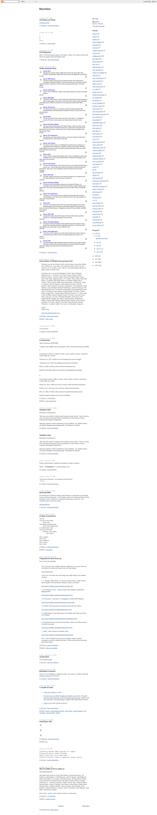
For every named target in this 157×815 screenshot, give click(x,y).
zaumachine (44, 657)
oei (46, 742)
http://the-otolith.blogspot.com (51, 313)
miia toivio (95, 153)
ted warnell (95, 211)
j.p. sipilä (95, 89)
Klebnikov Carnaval (47, 671)
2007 (96, 259)
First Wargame (45, 52)
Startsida (61, 806)
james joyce (96, 92)
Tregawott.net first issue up (50, 558)
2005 (96, 265)
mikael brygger (97, 156)
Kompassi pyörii (44, 23)
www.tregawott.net (47, 572)
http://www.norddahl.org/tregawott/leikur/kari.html (57, 609)
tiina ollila (95, 217)
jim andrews (96, 97)
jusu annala (96, 120)
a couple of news (46, 687)
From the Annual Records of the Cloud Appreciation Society (62, 698)
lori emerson (96, 136)
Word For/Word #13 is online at (51, 769)
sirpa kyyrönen (97, 206)
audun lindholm (97, 42)
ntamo (94, 167)
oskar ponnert (50, 713)
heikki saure (96, 84)
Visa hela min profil (98, 26)
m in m (94, 139)
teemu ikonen (96, 214)
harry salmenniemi (98, 78)
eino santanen (96, 70)
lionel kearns (96, 134)
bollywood (95, 45)
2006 (96, 262)
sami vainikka (96, 203)
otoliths (58, 713)
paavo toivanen (97, 189)
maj (97, 242)
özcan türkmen (97, 225)
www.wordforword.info (46, 771)
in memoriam (44, 340)
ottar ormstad (96, 178)
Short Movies (61, 699)
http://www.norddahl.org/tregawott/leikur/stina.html (57, 627)
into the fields (55, 55)
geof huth (95, 75)
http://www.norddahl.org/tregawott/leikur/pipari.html (57, 595)
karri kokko (95, 125)
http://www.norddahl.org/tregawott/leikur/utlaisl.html (57, 586)
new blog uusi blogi (47, 20)
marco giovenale (97, 142)
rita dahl (94, 195)
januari (98, 252)
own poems (49, 550)
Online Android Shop (47, 68)
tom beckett (96, 219)
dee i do (94, 64)
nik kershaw (96, 164)
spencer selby (96, 208)
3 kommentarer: (52, 469)
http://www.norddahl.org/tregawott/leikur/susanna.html (58, 602)
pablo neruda (96, 192)
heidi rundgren (96, 81)
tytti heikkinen (96, 222)
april (97, 245)
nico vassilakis (97, 161)
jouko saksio (96, 109)
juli (97, 236)
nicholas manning (97, 158)
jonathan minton (50, 799)
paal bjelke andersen (98, 186)
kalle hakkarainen (97, 122)
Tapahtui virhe (45, 410)
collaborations (96, 56)
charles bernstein (97, 50)
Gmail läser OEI (45, 722)
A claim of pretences (47, 516)
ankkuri (94, 36)
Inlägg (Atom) (54, 810)
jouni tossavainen (97, 111)
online (50, 659)
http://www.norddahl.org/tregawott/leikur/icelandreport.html (59, 618)
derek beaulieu (96, 67)
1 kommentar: (51, 43)
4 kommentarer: (52, 252)
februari (98, 249)
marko (97, 21)
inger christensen (50, 401)
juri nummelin (96, 117)
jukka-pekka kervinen (57, 711)
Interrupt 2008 (45, 492)
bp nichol (95, 48)
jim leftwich (95, 100)
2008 (96, 256)
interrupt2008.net (44, 504)
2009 (96, 233)
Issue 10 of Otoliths (50, 692)
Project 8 (46, 703)
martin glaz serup (97, 147)
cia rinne (95, 53)
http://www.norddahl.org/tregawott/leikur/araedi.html (57, 635)
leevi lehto (95, 131)
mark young (49, 319)
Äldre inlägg (85, 806)
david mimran (96, 61)
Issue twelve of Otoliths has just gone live (56, 261)
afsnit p (47, 711)
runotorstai (95, 197)
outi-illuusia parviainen (99, 181)
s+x (93, 200)
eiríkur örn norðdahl (51, 648)
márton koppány (78, 711)
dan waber (95, 59)
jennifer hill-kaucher (98, 95)
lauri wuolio (95, 128)
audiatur (94, 39)
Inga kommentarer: (54, 25)
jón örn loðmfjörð (97, 103)
